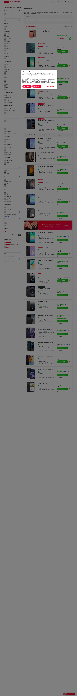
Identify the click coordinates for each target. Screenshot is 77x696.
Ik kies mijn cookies (50, 86)
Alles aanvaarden (27, 86)
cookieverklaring (34, 83)
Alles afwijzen (36, 86)
